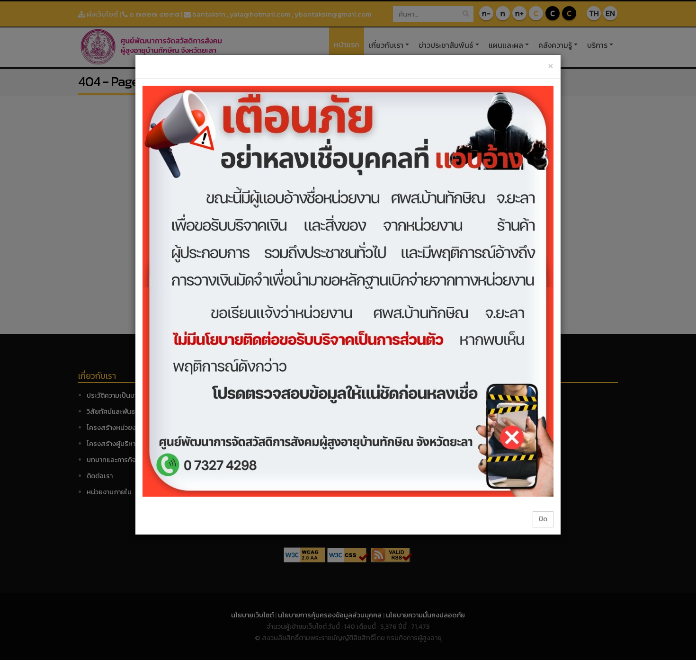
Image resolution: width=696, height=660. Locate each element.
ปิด (543, 519)
